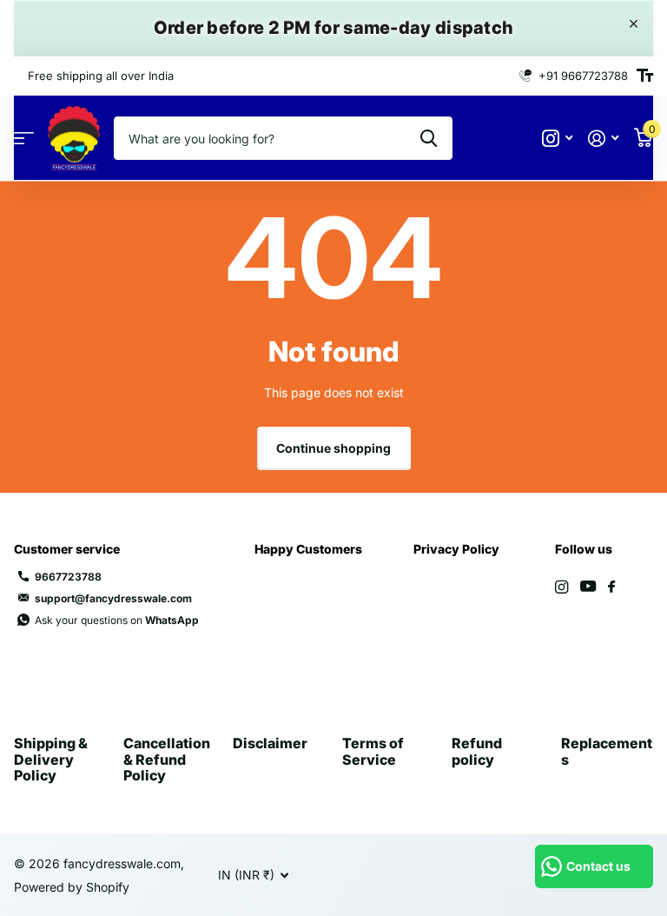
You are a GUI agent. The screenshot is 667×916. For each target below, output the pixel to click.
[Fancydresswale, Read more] (557, 138)
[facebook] (611, 587)
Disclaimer (270, 743)
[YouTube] (588, 587)
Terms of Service (373, 750)
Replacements (606, 750)
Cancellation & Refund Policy (166, 759)
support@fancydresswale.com (113, 598)
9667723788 (68, 576)
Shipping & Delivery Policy (51, 759)
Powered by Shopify (71, 886)
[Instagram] (561, 587)
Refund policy (477, 750)
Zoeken (428, 138)
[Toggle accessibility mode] (645, 75)
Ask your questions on (117, 620)
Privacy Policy (456, 548)
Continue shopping (333, 448)
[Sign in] (603, 138)
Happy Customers (308, 548)
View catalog (24, 138)
